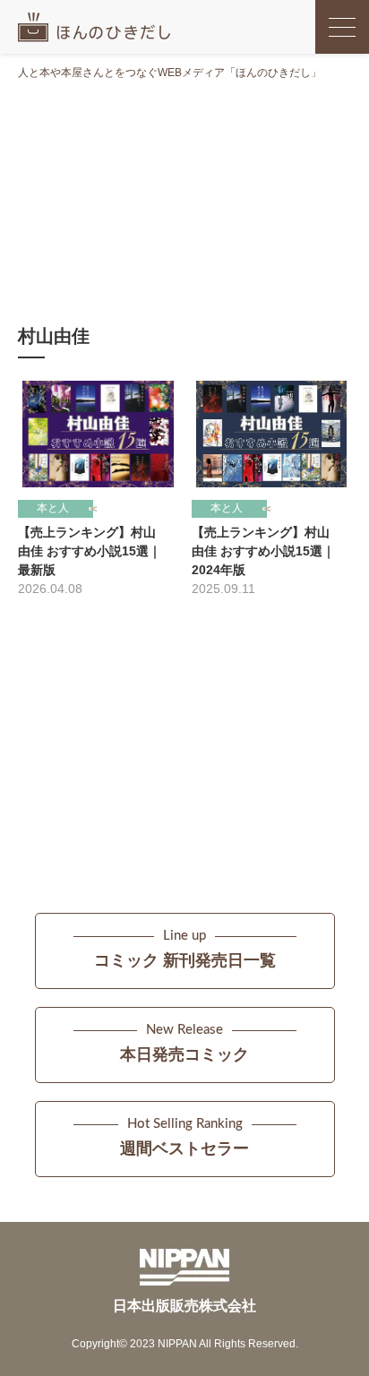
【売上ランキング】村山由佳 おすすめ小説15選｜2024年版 (263, 551)
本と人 (53, 508)
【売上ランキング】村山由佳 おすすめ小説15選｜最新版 (89, 551)
